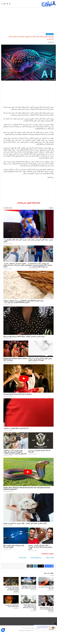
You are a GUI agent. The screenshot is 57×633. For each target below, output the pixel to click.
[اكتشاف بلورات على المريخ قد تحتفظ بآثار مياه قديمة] (11, 599)
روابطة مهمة (21, 630)
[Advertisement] (28, 19)
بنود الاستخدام (35, 630)
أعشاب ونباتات (49, 557)
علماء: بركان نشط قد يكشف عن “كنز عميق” (46, 587)
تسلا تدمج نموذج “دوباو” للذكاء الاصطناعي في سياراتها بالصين (29, 587)
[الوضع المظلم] (10, 4)
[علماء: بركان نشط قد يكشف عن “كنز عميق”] (46, 581)
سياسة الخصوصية (28, 630)
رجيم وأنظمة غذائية (36, 557)
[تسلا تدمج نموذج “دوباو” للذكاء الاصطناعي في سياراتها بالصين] (28, 581)
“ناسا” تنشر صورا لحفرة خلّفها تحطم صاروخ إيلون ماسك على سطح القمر (47, 608)
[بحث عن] (7, 4)
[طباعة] (28, 566)
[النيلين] (49, 3)
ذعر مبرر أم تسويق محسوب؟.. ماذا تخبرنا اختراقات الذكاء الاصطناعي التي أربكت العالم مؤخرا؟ (29, 607)
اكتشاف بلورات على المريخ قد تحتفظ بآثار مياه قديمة (12, 605)
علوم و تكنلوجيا (50, 34)
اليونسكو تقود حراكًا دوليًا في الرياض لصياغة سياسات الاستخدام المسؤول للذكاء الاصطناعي (12, 589)
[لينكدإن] (35, 566)
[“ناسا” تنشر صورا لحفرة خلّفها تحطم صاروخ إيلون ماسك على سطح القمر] (46, 600)
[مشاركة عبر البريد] (31, 566)
